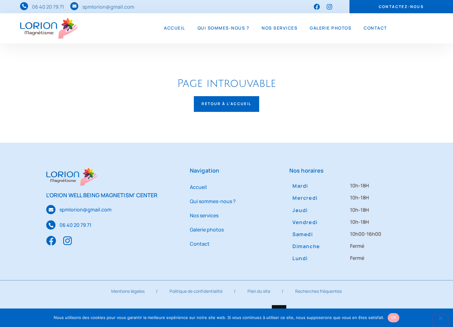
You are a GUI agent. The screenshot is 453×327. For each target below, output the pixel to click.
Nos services (279, 28)
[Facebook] (317, 7)
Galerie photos (330, 28)
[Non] (440, 320)
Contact (375, 28)
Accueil (174, 28)
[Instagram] (329, 7)
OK (394, 317)
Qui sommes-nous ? (224, 28)
